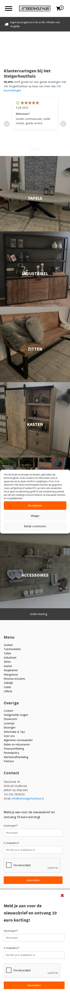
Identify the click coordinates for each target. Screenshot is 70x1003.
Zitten (7, 661)
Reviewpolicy (11, 752)
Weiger (35, 515)
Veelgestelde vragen (16, 715)
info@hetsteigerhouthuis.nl (28, 798)
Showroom (10, 719)
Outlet (7, 687)
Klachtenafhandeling (16, 757)
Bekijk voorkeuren (35, 526)
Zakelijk (8, 683)
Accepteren (35, 505)
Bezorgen (9, 727)
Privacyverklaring (14, 748)
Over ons (9, 736)
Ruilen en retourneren (17, 744)
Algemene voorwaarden (18, 740)
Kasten (8, 666)
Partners (9, 761)
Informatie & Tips (14, 732)
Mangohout (11, 674)
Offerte (8, 691)
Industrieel (10, 657)
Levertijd (9, 723)
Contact (8, 710)
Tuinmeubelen (12, 649)
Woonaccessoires (14, 678)
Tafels (7, 653)
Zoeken (8, 645)
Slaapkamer (11, 670)
